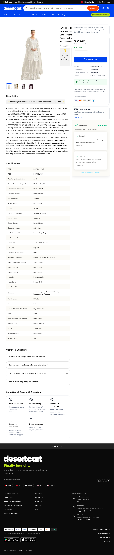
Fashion (45, 15)
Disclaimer (105, 537)
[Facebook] (108, 481)
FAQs (107, 541)
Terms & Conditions (101, 529)
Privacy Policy (103, 533)
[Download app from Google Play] (11, 539)
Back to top (57, 446)
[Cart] (108, 8)
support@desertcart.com (87, 511)
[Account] (103, 8)
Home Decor (19, 15)
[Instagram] (99, 481)
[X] (104, 481)
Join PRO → (78, 117)
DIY (53, 15)
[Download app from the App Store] (28, 539)
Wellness (7, 15)
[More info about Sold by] (101, 66)
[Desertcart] (12, 8)
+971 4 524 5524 (83, 520)
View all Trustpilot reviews (90, 172)
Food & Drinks (32, 15)
